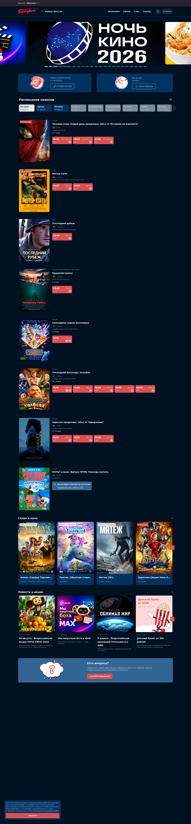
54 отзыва (56, 133)
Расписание (114, 11)
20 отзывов (56, 431)
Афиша (126, 11)
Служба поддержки (100, 676)
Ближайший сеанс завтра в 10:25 (70, 488)
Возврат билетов (53, 11)
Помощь (147, 11)
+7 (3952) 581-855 (64, 86)
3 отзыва (55, 282)
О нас (136, 11)
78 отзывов (56, 381)
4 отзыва (55, 332)
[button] (26, 44)
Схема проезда (146, 86)
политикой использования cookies (46, 811)
